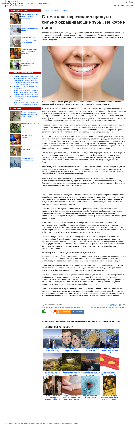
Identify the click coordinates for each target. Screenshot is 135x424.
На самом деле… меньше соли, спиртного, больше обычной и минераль (39, 102)
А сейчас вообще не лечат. (23, 84)
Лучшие (64, 10)
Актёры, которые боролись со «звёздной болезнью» (71, 350)
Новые (47, 10)
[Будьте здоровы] (12, 6)
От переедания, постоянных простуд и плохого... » (108, 307)
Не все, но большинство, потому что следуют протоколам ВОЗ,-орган (38, 90)
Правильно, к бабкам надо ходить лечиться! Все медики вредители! (37, 92)
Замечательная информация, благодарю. (28, 80)
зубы (54, 304)
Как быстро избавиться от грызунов (90, 349)
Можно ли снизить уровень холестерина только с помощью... (109, 373)
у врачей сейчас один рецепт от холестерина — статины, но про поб (37, 96)
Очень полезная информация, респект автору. (30, 94)
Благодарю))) (18, 88)
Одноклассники (65, 311)
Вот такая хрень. (19, 98)
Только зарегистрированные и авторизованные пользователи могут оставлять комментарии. (82, 321)
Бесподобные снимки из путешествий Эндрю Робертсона (90, 373)
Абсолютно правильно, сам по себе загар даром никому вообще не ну (38, 104)
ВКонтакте (79, 311)
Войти (129, 2)
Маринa (124, 304)
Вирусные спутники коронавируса (90, 396)
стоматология (49, 304)
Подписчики (43, 4)
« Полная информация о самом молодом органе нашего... (62, 307)
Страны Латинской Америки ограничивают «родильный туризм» (71, 397)
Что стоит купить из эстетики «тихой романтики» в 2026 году (52, 397)
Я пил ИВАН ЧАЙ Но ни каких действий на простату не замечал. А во (37, 86)
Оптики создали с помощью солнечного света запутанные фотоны (109, 351)
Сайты (31, 4)
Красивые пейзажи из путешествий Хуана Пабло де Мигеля (71, 373)
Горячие (55, 10)
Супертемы (15, 108)
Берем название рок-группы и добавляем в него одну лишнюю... (109, 397)
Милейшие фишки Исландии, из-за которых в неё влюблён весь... (52, 351)
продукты (59, 304)
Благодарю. (18, 100)
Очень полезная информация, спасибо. (27, 76)
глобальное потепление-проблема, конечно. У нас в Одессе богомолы (38, 82)
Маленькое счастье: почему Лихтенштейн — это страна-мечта (52, 373)
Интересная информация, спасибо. (26, 78)
